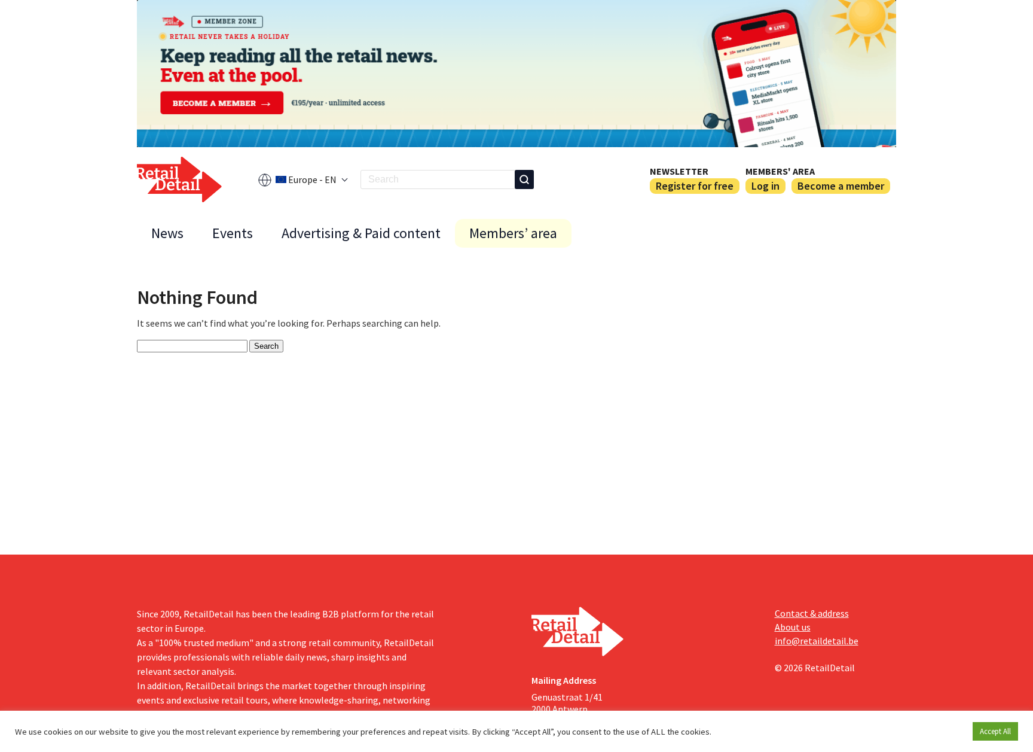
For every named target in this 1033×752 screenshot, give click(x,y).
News (167, 233)
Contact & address (812, 613)
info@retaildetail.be (816, 641)
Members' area (780, 171)
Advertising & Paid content (361, 233)
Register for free (695, 186)
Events (232, 233)
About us (793, 627)
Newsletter (679, 171)
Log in (765, 186)
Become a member (840, 186)
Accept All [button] (995, 731)
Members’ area (513, 233)
